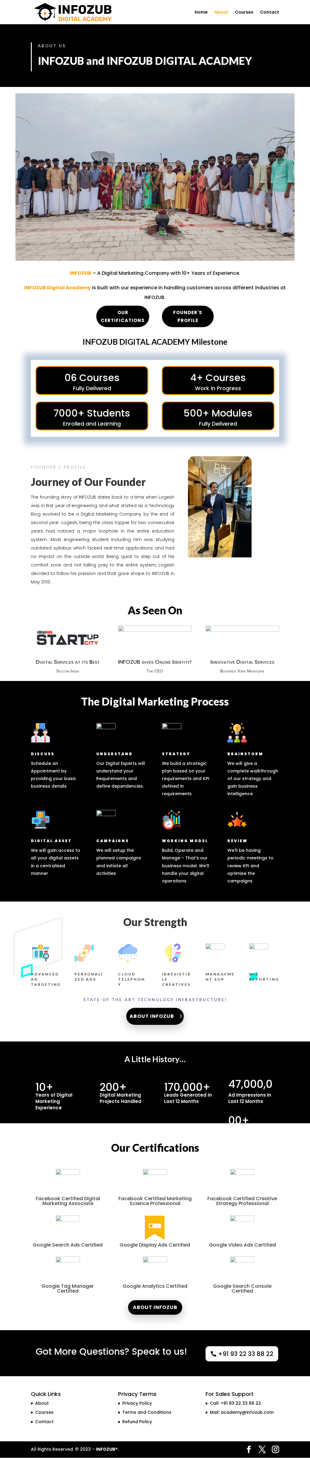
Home (201, 12)
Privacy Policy (137, 1403)
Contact (269, 12)
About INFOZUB (152, 1016)
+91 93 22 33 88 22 (245, 1354)
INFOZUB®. (107, 1449)
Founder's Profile (187, 316)
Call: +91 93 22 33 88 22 (235, 1403)
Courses (244, 12)
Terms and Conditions (146, 1412)
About (221, 12)
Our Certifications (123, 316)
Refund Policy (137, 1422)
